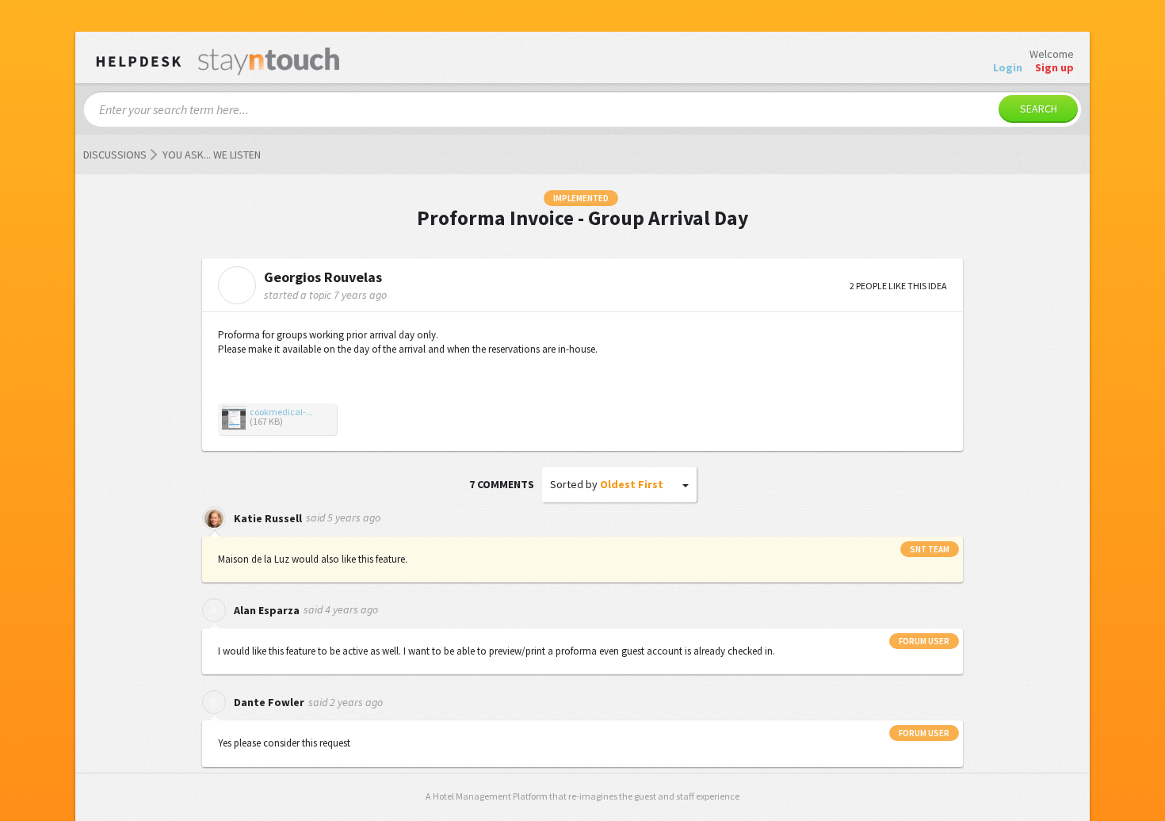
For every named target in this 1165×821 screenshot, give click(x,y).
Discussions (115, 154)
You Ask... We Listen (211, 154)
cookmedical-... (281, 412)
